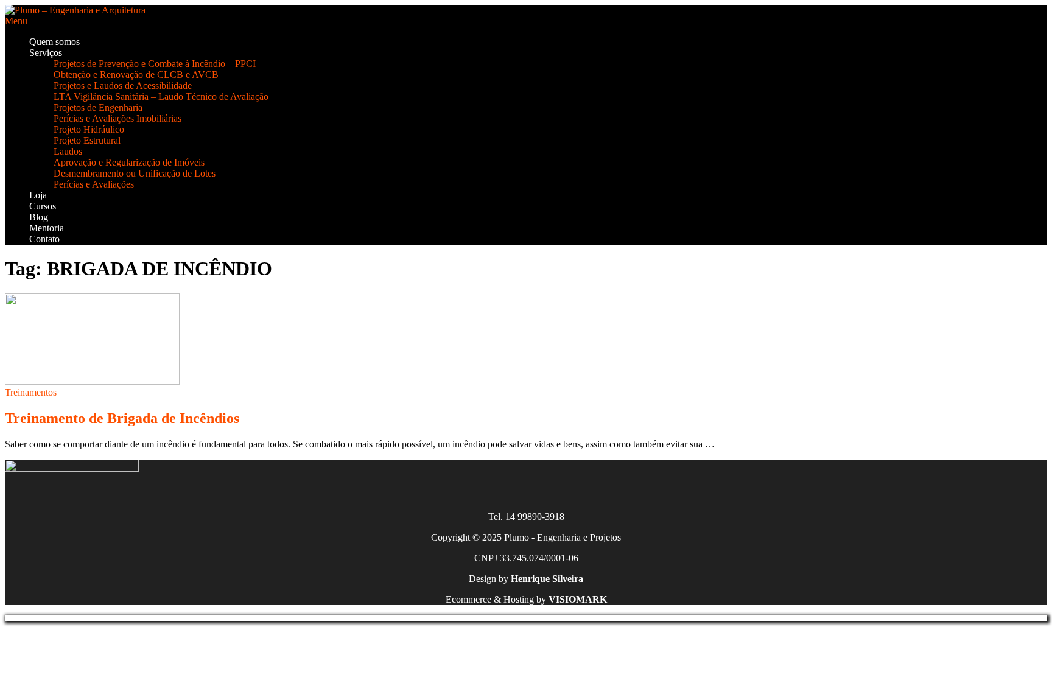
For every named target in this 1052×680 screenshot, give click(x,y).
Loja (38, 195)
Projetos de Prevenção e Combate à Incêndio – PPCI (155, 63)
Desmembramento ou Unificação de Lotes (135, 173)
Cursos (42, 206)
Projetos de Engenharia (98, 107)
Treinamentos (31, 392)
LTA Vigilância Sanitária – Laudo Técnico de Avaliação (161, 96)
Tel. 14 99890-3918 (526, 516)
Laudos (68, 151)
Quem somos (54, 42)
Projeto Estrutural (87, 140)
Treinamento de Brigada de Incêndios (122, 418)
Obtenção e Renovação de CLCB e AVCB (136, 74)
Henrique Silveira (547, 578)
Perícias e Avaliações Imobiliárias (117, 118)
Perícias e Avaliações (94, 184)
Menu (16, 21)
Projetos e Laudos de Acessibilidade (123, 85)
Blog (38, 217)
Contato (44, 239)
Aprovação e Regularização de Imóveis (129, 162)
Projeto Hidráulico (89, 129)
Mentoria (46, 228)
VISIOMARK (578, 599)
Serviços (45, 52)
